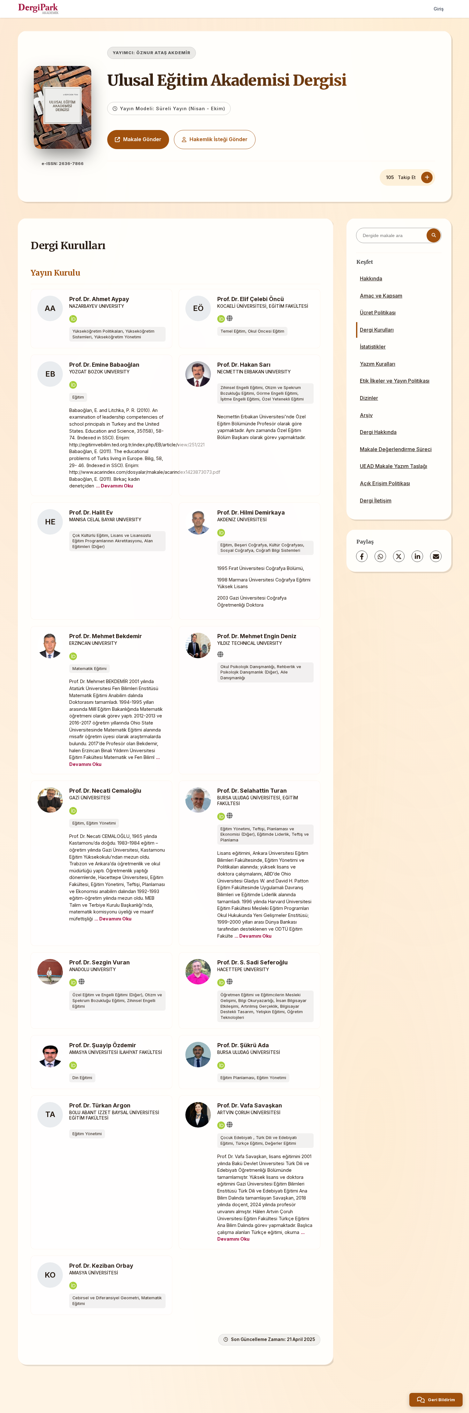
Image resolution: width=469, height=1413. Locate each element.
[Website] (230, 318)
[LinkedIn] (417, 556)
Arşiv (366, 415)
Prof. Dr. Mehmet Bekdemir (105, 636)
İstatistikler (373, 346)
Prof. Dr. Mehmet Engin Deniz (256, 636)
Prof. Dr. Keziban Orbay (101, 1265)
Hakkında (371, 278)
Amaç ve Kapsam (381, 295)
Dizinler (369, 398)
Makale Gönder (142, 139)
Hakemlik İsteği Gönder (219, 139)
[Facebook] (362, 556)
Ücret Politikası (378, 312)
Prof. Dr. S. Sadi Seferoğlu (252, 962)
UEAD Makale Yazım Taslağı (393, 466)
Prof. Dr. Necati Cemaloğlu (105, 790)
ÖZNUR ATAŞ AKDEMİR (163, 52)
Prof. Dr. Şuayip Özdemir (102, 1045)
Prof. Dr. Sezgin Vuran (99, 962)
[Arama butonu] (434, 235)
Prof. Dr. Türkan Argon (99, 1105)
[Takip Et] (427, 177)
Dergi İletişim (375, 500)
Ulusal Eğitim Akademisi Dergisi (226, 80)
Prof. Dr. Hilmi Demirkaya (251, 512)
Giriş (439, 8)
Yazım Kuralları (377, 364)
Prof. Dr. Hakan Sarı (244, 364)
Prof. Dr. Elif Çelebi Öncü (250, 299)
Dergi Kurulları (377, 330)
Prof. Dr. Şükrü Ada (243, 1045)
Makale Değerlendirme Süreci (396, 449)
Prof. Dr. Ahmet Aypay (99, 299)
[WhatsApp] (380, 556)
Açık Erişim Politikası (385, 483)
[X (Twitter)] (399, 556)
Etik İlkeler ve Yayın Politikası (394, 381)
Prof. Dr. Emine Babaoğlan (104, 364)
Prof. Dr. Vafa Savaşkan (249, 1105)
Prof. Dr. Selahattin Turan (252, 790)
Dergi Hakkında (378, 432)
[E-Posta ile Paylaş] (436, 556)
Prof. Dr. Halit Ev (91, 512)
